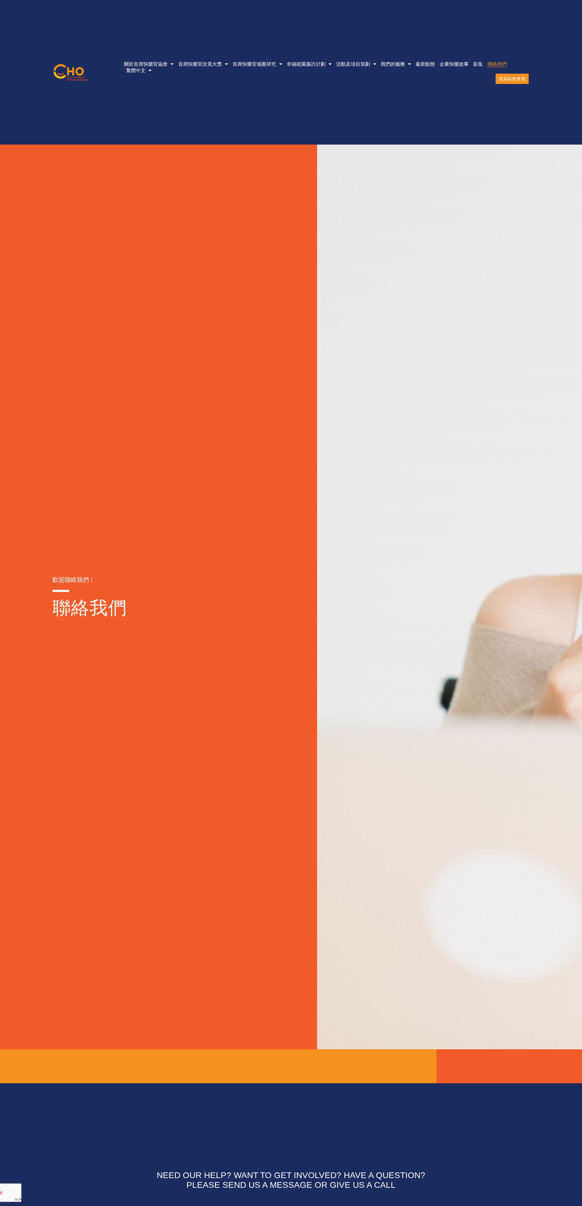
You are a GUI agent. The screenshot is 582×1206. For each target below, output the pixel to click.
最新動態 (425, 64)
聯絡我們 (497, 64)
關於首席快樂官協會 (146, 64)
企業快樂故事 (454, 64)
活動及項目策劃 (353, 64)
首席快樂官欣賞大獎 (200, 64)
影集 (478, 64)
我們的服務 (393, 64)
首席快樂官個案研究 (254, 64)
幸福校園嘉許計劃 (306, 64)
